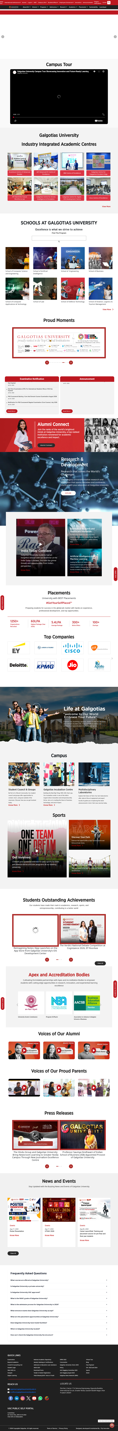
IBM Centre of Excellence (72, 173)
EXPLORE (68, 493)
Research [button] (63, 7)
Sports (88, 1370)
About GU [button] (26, 7)
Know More (25, 570)
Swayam (10, 1373)
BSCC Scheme (3, 1003)
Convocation (63, 1362)
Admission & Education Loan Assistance (45, 1365)
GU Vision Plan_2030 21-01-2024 (17, 1415)
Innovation (78, 2)
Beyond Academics (13, 1362)
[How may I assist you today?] (112, 1425)
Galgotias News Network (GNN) (69, 1375)
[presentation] (47, 362)
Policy (61, 1367)
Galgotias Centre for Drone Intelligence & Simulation (45, 198)
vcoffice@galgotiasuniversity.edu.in (23, 1392)
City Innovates (105, 1428)
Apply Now (116, 574)
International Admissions (12, 2)
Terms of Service (52, 1428)
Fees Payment (90, 1365)
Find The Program (59, 233)
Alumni (24, 2)
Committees (11, 1413)
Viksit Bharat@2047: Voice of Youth (44, 1375)
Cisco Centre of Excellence (98, 198)
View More (106, 207)
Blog (87, 1362)
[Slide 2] (58, 55)
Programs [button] (43, 7)
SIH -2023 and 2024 (91, 1367)
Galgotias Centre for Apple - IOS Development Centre (72, 198)
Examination (11, 1359)
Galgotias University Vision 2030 (69, 1365)
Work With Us (11, 1370)
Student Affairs (52, 2)
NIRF (35, 2)
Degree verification (97, 2)
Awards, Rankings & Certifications (43, 1362)
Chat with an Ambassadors (15, 1416)
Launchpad (102, 7)
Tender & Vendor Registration (42, 1373)
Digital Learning (12, 1375)
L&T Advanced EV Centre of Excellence (46, 173)
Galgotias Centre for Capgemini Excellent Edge (98, 173)
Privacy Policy (63, 1428)
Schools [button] (34, 7)
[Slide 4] (61, 55)
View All (100, 963)
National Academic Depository (42, 1359)
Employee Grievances (65, 2)
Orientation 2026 (2, 603)
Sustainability (93, 7)
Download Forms (39, 1370)
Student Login (12, 1367)
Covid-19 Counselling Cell (15, 1365)
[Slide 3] (59, 55)
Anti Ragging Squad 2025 (67, 1373)
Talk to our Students (115, 989)
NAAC (88, 1373)
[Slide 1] (56, 55)
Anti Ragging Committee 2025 (68, 1370)
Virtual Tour (89, 1359)
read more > (12, 411)
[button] (50, 362)
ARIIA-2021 (37, 1367)
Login (29, 2)
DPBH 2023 (63, 1359)
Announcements (88, 2)
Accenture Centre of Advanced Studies (19, 173)
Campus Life (41, 2)
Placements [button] (82, 7)
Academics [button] (72, 7)
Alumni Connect (46, 445)
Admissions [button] (53, 7)
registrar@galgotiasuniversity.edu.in (23, 1389)
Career (104, 2)
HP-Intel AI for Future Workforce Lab (19, 198)
